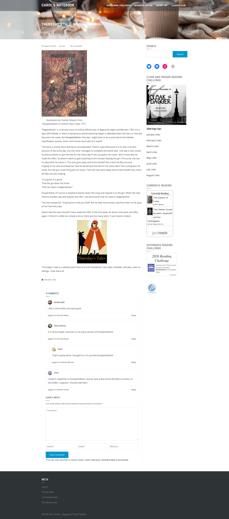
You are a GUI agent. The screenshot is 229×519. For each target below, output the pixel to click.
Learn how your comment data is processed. (106, 459)
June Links (152, 163)
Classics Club (178, 5)
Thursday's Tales (50, 279)
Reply (133, 315)
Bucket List (162, 5)
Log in (45, 486)
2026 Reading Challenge (161, 258)
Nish (60, 349)
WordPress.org (49, 502)
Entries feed (48, 492)
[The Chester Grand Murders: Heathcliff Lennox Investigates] (150, 211)
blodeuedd (59, 302)
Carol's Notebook (58, 5)
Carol (63, 46)
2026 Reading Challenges (118, 5)
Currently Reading (160, 193)
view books (173, 275)
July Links (151, 169)
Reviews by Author (143, 5)
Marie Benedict (159, 204)
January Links (153, 134)
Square (65, 514)
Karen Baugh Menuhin (156, 224)
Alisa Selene (60, 325)
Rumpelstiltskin (73, 137)
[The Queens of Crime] (150, 199)
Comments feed (49, 497)
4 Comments (77, 46)
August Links (153, 175)
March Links (153, 146)
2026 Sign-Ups (154, 128)
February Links (154, 140)
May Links (152, 157)
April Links (152, 152)
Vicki (56, 372)
